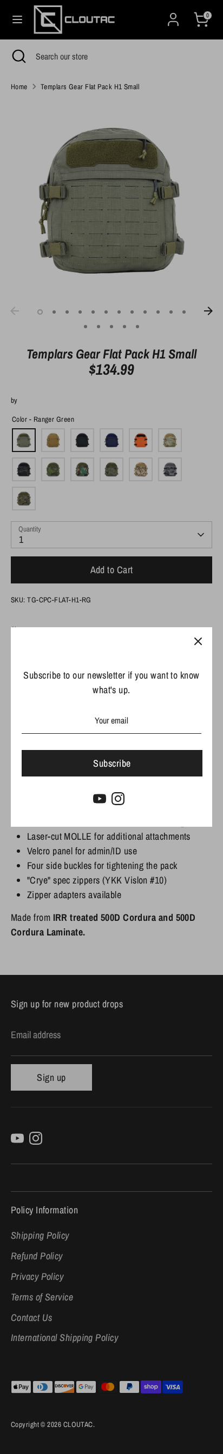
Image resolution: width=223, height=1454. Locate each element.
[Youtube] (99, 798)
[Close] (198, 641)
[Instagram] (118, 798)
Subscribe (111, 763)
